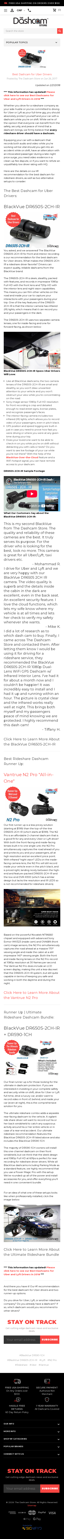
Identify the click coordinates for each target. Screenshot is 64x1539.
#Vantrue (44, 1365)
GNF (20, 10)
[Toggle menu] (5, 10)
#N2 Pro (52, 1360)
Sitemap (31, 1505)
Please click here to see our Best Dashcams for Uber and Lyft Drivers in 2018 (29, 95)
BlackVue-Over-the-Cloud (22, 457)
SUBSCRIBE (50, 1339)
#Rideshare (21, 1365)
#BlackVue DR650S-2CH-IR (22, 1360)
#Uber (33, 1365)
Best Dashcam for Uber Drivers (32, 74)
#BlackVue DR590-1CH (32, 1355)
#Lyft (42, 1360)
